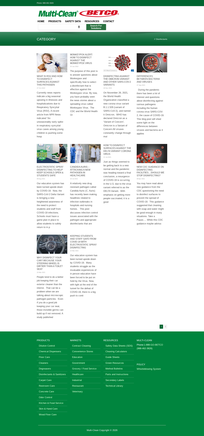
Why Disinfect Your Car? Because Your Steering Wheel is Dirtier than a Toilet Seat (50, 263)
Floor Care (44, 357)
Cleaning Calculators (116, 351)
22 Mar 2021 (74, 251)
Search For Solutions (96, 27)
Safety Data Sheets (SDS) (119, 345)
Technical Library (114, 386)
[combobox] (62, 27)
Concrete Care (46, 391)
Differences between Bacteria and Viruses (148, 79)
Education (77, 357)
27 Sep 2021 (141, 85)
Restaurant (78, 386)
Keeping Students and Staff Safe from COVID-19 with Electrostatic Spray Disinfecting (83, 242)
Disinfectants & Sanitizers (52, 374)
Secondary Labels (114, 380)
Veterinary (77, 391)
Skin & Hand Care (48, 408)
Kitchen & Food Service (51, 403)
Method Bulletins (114, 368)
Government (78, 363)
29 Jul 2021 (74, 179)
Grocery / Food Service (84, 368)
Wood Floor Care (47, 414)
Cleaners (43, 363)
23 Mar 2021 (41, 272)
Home (40, 21)
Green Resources (114, 363)
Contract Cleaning (81, 345)
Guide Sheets (112, 357)
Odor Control (45, 397)
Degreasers (45, 368)
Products (54, 21)
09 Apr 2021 (141, 179)
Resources (92, 21)
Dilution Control (47, 345)
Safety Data (73, 21)
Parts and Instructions (116, 374)
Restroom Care (47, 386)
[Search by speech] (79, 27)
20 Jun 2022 (74, 66)
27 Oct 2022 (41, 88)
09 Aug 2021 (41, 179)
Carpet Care (45, 380)
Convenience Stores (82, 351)
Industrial (77, 380)
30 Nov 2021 (107, 88)
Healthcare (77, 374)
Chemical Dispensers (50, 351)
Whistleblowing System (149, 369)
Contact (108, 21)
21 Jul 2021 (107, 157)
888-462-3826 (48, 3)
